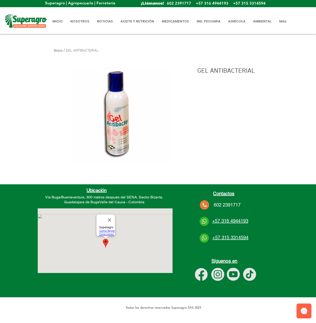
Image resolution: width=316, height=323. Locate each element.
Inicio (58, 50)
